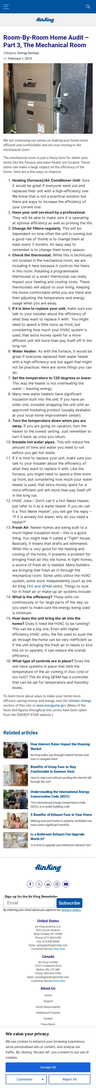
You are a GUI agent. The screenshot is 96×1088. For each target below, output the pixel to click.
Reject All (69, 1079)
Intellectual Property (48, 1012)
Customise (24, 1079)
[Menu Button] (6, 7)
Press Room (48, 1024)
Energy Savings (28, 53)
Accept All (48, 1067)
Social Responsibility (48, 1007)
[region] (48, 1057)
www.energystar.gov (51, 705)
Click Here (59, 948)
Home (48, 995)
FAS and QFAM (39, 586)
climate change (80, 701)
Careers (48, 1018)
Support (48, 1001)
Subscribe (69, 903)
